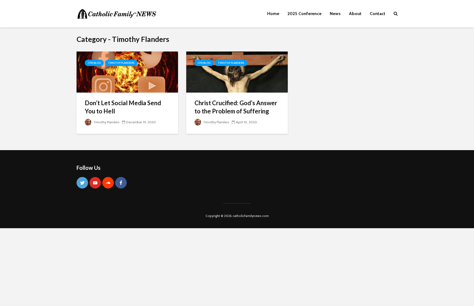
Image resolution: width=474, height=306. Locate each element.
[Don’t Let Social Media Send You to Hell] (127, 71)
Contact (377, 13)
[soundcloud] (108, 182)
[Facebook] (121, 182)
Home (273, 13)
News (335, 13)
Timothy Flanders (121, 63)
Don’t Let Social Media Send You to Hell (123, 107)
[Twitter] (82, 182)
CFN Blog (94, 63)
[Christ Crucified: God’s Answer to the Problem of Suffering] (237, 71)
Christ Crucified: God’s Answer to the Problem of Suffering (235, 107)
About (355, 13)
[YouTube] (95, 182)
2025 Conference (304, 13)
